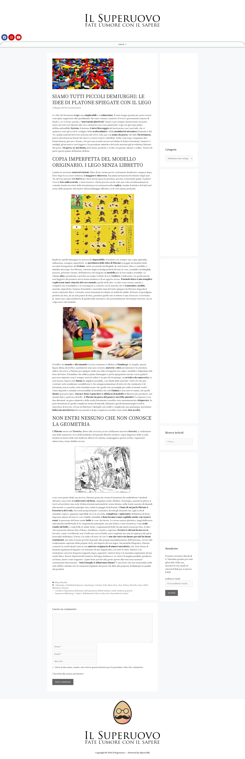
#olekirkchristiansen (74, 585)
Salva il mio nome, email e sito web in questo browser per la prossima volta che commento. (99, 667)
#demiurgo (59, 585)
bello (105, 585)
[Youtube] (18, 37)
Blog (57, 582)
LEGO (145, 585)
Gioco (140, 585)
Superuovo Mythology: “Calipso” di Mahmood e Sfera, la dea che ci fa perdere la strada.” (92, 593)
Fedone (126, 585)
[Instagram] (11, 37)
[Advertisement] (179, 96)
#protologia (89, 585)
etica (120, 585)
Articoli (121, 44)
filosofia (133, 585)
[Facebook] (4, 37)
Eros (115, 585)
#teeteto (98, 585)
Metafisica (56, 588)
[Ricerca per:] (179, 441)
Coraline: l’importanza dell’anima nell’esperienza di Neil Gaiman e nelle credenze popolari (93, 591)
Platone (65, 588)
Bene (110, 585)
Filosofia (63, 582)
